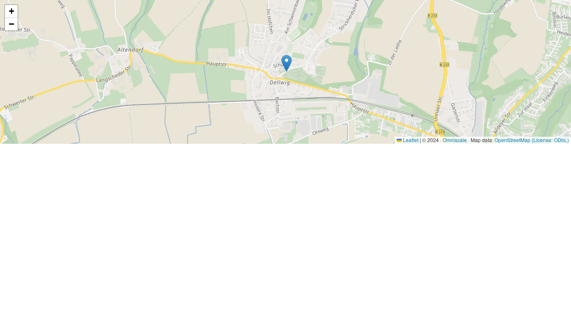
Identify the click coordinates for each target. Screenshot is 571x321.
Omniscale (455, 139)
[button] (286, 63)
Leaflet (410, 139)
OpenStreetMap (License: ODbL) (532, 139)
